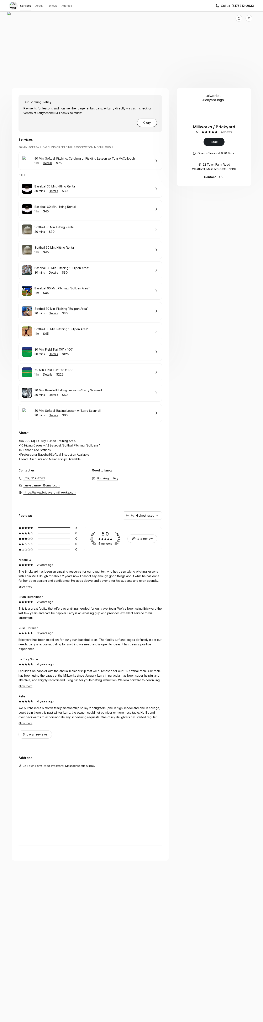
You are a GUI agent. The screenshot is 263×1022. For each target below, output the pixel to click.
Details (47, 163)
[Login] (249, 18)
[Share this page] (239, 18)
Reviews (52, 5)
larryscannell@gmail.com (41, 485)
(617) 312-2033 (243, 5)
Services (25, 5)
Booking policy (107, 478)
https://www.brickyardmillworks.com (49, 492)
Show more (25, 586)
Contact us (212, 177)
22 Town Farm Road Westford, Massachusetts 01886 (214, 167)
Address (67, 5)
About (39, 5)
